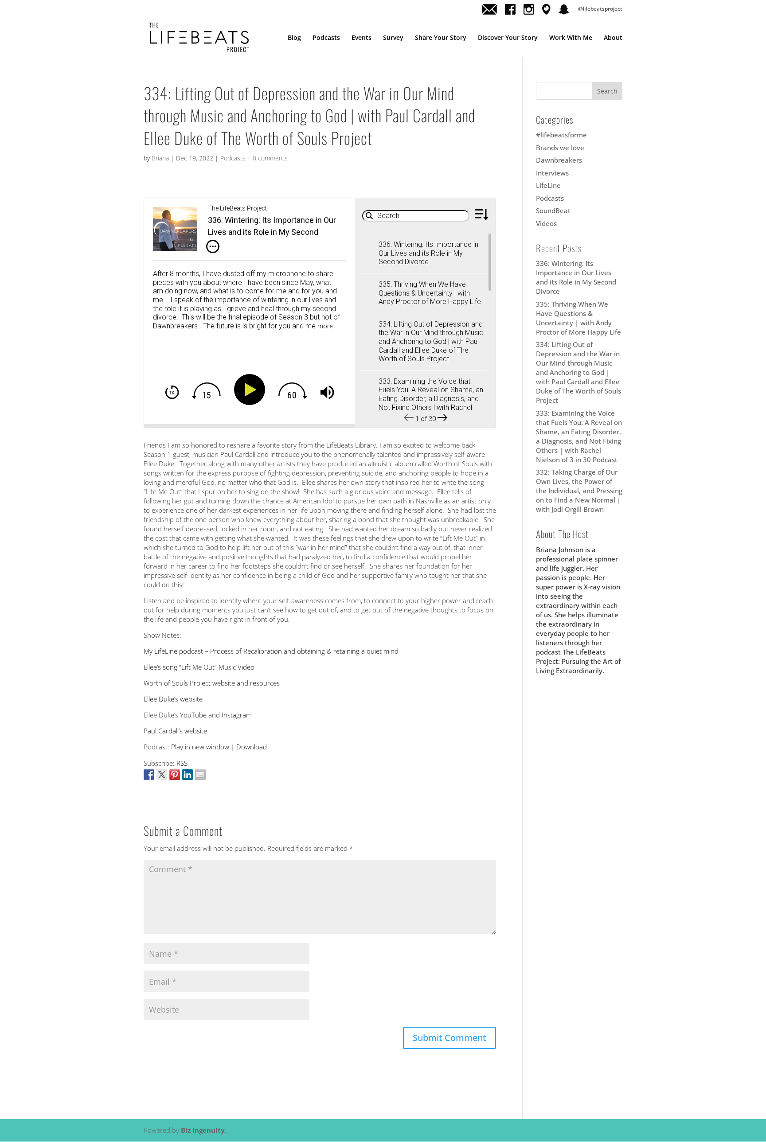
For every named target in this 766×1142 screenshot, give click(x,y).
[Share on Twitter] (161, 774)
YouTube (193, 714)
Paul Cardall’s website (175, 730)
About (613, 38)
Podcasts (326, 38)
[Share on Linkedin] (187, 774)
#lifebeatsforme (561, 134)
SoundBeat (553, 210)
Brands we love (560, 147)
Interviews (552, 172)
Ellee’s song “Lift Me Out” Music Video (199, 667)
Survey (393, 38)
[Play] (251, 389)
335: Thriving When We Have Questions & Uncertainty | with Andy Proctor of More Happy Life (578, 318)
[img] (212, 246)
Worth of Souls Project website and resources (212, 682)
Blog (294, 38)
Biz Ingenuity (203, 1130)
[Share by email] (200, 774)
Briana (160, 158)
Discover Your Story (508, 38)
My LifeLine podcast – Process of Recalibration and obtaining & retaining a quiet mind (271, 651)
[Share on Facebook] (149, 774)
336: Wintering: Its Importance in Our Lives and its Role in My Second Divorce (576, 277)
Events (361, 38)
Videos (546, 223)
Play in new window (200, 746)
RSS (182, 763)
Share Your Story (440, 38)
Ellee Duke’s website (173, 698)
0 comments (270, 158)
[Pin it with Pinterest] (174, 774)
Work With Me (570, 38)
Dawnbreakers (559, 160)
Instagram (237, 714)
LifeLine (548, 185)
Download (251, 746)
